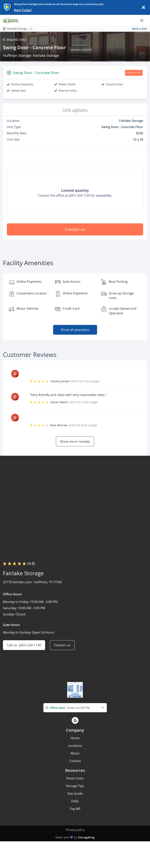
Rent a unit (139, 28)
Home (75, 738)
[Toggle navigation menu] (143, 20)
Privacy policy (75, 830)
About (75, 753)
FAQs (75, 801)
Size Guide (75, 793)
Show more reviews (75, 441)
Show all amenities (75, 330)
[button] (75, 720)
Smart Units (75, 778)
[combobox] (75, 707)
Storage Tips (75, 786)
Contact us (75, 229)
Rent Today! (23, 10)
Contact (75, 761)
